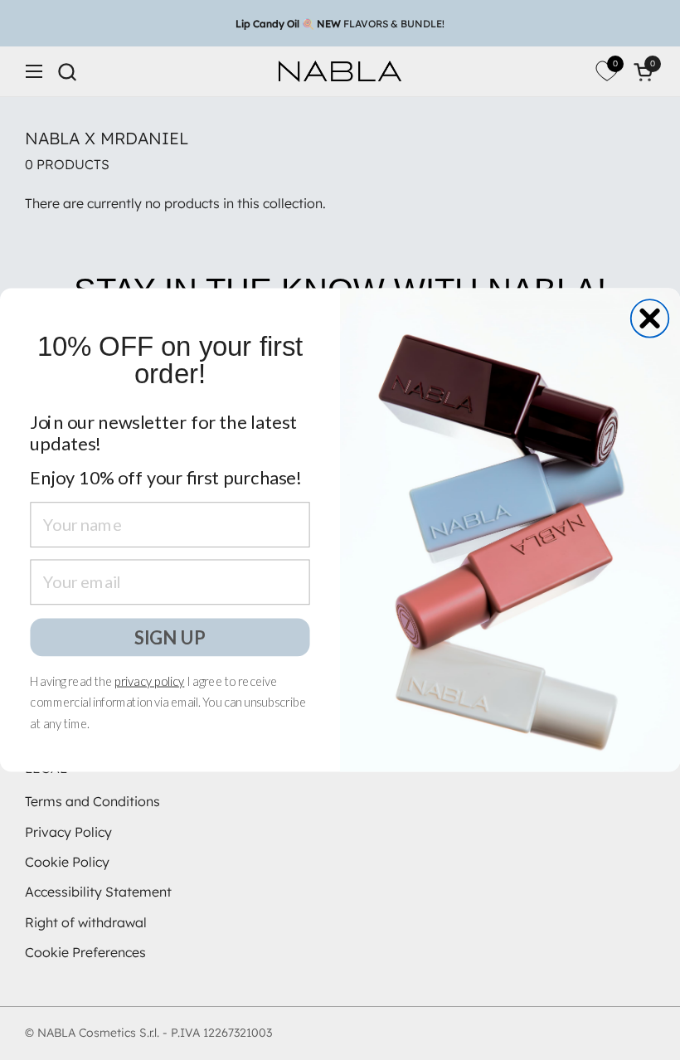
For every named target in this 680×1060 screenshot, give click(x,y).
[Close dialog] (650, 318)
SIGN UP (170, 636)
